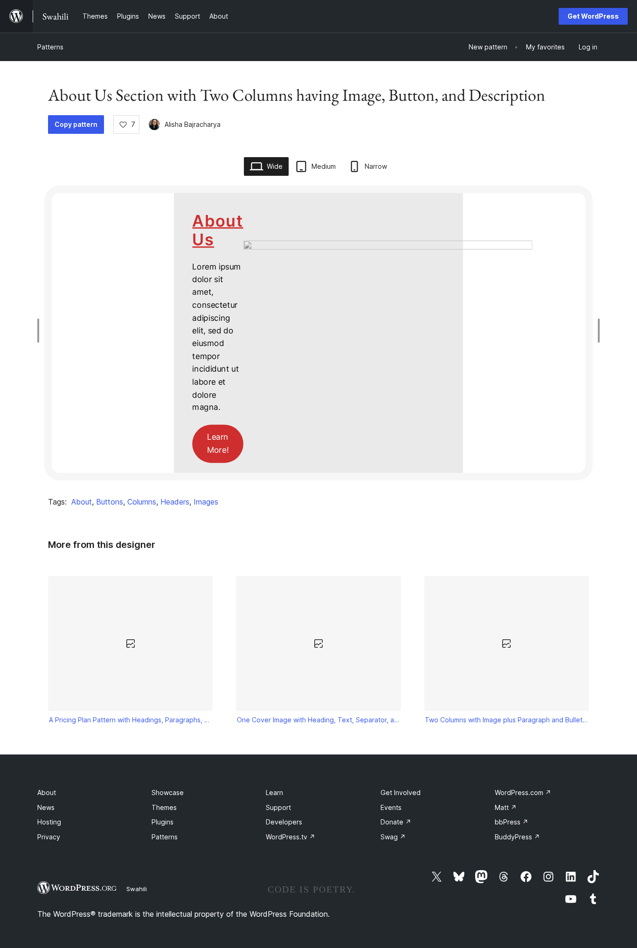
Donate (396, 822)
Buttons (109, 501)
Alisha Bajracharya (193, 124)
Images (206, 501)
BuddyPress (517, 837)
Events (391, 807)
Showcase (168, 792)
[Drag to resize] (40, 330)
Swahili (136, 889)
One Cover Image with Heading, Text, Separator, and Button (318, 720)
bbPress (511, 822)
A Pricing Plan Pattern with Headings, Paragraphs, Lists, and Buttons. (130, 720)
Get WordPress (593, 16)
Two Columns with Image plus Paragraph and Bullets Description (506, 720)
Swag (393, 837)
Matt (506, 807)
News (46, 807)
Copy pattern (76, 124)
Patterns (50, 47)
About (81, 501)
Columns (141, 501)
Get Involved (401, 792)
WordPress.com (523, 792)
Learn (274, 792)
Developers (284, 822)
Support (278, 807)
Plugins (162, 822)
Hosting (49, 822)
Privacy (48, 837)
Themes (164, 807)
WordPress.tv (290, 837)
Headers (174, 501)
